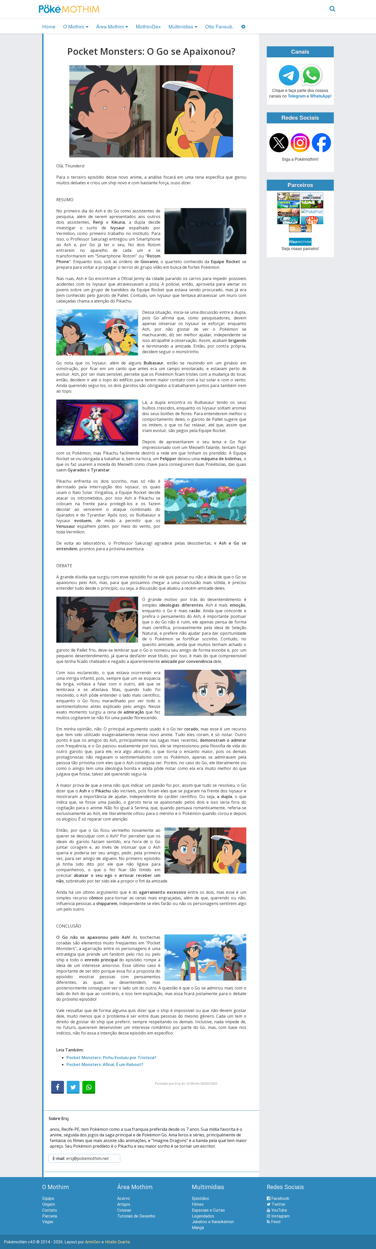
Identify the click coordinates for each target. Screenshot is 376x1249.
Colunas (124, 1210)
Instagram (280, 1216)
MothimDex (148, 26)
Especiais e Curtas (208, 1210)
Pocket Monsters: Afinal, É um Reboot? (105, 1064)
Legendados (203, 1216)
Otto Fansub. (219, 26)
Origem (48, 1204)
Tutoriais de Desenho (136, 1216)
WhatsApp (320, 96)
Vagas (47, 1221)
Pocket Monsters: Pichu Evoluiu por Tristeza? (111, 1057)
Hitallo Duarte (117, 1242)
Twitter (278, 1204)
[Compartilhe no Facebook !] (57, 1087)
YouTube (278, 1210)
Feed (275, 1221)
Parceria (49, 1216)
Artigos (123, 1204)
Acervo (123, 1198)
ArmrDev (93, 1242)
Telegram (297, 96)
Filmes (198, 1204)
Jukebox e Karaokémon (213, 1221)
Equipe (48, 1198)
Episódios (200, 1198)
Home (49, 26)
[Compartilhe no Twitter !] (73, 1087)
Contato (49, 1210)
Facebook (279, 1198)
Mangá (198, 1227)
